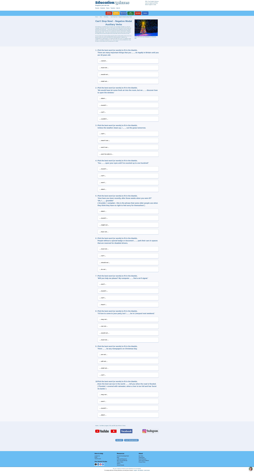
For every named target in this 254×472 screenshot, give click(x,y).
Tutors (107, 8)
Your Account (98, 458)
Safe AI (118, 463)
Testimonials (142, 457)
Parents (97, 8)
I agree (135, 470)
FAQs (96, 457)
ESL (101, 16)
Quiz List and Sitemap (122, 460)
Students (102, 8)
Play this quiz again (131, 440)
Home (96, 16)
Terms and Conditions (144, 460)
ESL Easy (106, 16)
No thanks (140, 470)
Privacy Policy (142, 462)
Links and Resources (122, 459)
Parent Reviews (142, 459)
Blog (118, 457)
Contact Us (97, 456)
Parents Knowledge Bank (123, 456)
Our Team (141, 456)
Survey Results (120, 465)
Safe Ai (118, 8)
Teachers (113, 8)
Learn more (147, 470)
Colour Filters (120, 462)
